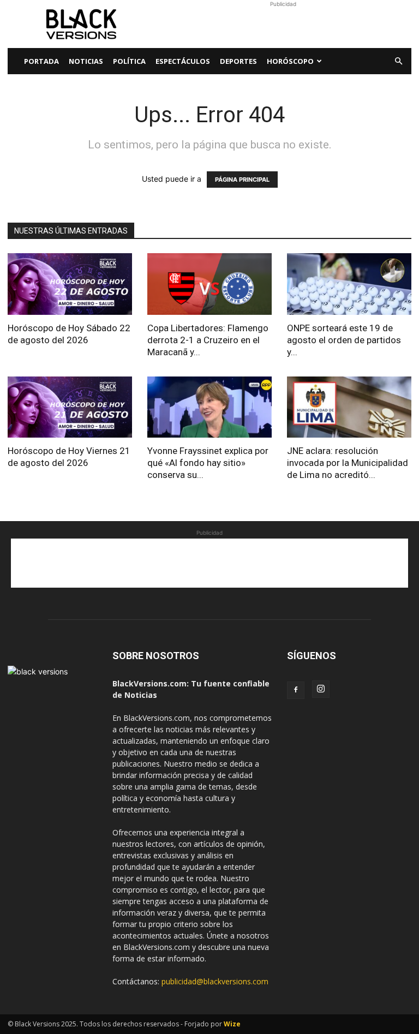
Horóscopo (290, 61)
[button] (398, 61)
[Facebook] (295, 690)
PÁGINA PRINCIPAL (242, 179)
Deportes (238, 61)
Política (129, 61)
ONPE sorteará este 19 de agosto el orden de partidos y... (344, 339)
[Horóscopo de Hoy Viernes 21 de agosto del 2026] (70, 407)
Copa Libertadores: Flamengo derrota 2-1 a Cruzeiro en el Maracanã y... (207, 339)
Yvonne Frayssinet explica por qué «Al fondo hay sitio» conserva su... (207, 462)
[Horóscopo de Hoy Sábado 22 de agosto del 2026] (70, 284)
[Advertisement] (283, 24)
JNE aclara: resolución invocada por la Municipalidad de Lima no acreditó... (347, 462)
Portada (41, 61)
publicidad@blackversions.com (214, 981)
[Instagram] (321, 689)
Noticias (86, 61)
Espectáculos (182, 61)
